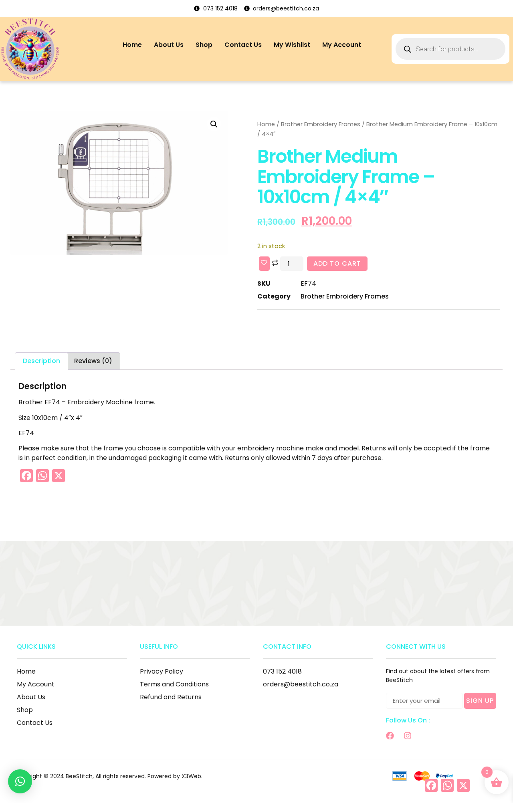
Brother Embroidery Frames (320, 124)
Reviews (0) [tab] (93, 360)
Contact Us (243, 44)
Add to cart (337, 263)
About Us (169, 44)
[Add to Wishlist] (264, 263)
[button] (214, 124)
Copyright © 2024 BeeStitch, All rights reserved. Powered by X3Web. (108, 776)
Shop (204, 44)
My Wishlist (292, 44)
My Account (341, 44)
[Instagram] (408, 736)
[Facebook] (390, 736)
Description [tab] (41, 360)
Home (132, 44)
